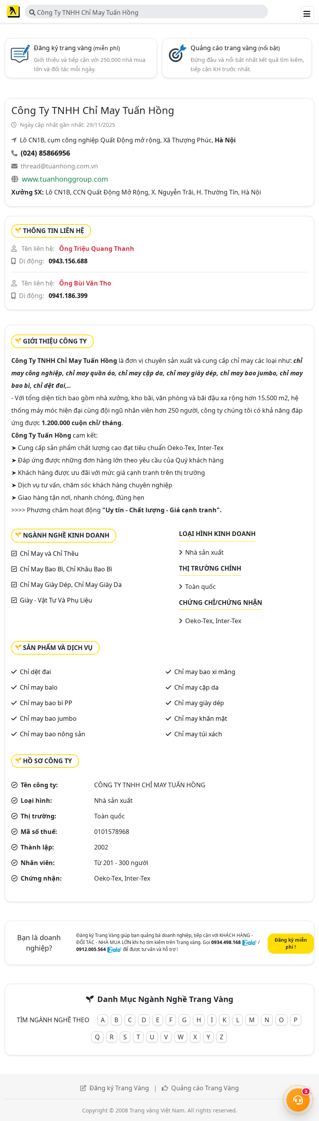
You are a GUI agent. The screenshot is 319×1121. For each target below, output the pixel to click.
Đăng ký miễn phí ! (291, 943)
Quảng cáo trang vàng (235, 48)
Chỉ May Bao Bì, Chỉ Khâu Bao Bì (66, 569)
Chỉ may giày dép (199, 703)
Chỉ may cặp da (196, 687)
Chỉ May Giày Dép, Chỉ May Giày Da (71, 584)
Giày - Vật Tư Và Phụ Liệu (56, 600)
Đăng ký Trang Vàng (119, 1088)
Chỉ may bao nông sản (52, 734)
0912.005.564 (91, 949)
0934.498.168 (226, 942)
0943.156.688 (68, 261)
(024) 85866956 (45, 153)
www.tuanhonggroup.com (65, 179)
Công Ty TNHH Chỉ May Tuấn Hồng (86, 12)
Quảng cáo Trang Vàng (205, 1088)
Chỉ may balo (39, 687)
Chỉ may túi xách (198, 734)
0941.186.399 (68, 295)
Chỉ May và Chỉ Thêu (49, 553)
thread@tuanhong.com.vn (59, 166)
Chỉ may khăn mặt (200, 718)
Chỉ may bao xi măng (204, 671)
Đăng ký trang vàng (77, 48)
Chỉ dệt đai (35, 671)
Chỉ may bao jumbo (48, 718)
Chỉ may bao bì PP (46, 703)
